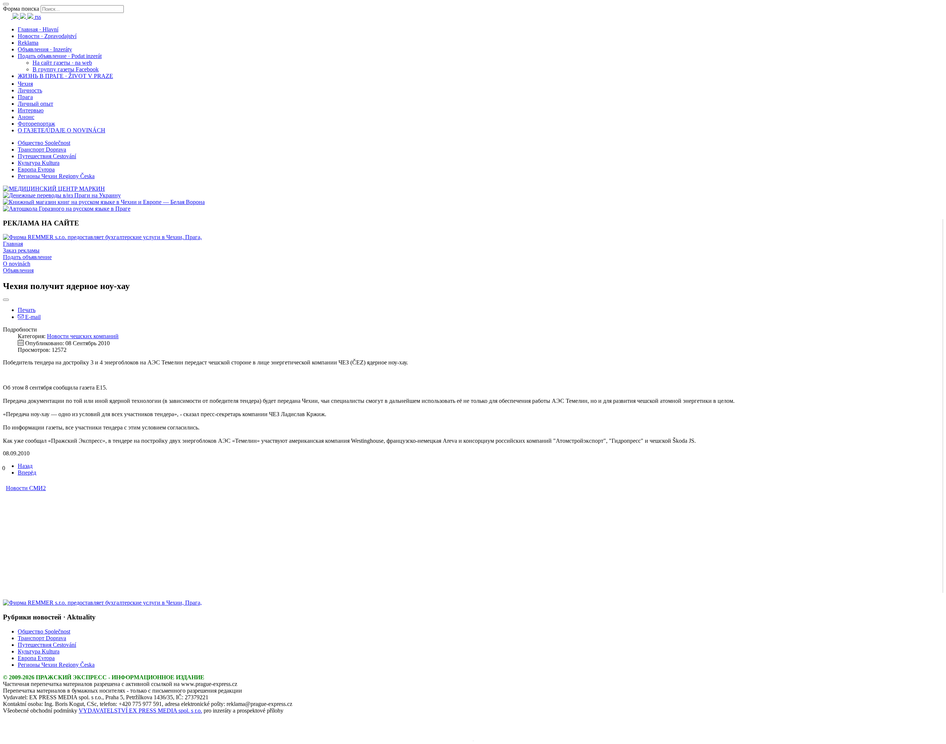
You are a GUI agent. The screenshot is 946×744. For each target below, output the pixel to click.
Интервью (31, 110)
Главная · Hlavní (38, 29)
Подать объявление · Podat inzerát (60, 56)
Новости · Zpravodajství (47, 36)
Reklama (28, 43)
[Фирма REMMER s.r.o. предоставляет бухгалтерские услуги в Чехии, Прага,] (102, 237)
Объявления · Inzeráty (45, 49)
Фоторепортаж (36, 123)
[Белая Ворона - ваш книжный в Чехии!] (104, 202)
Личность (30, 90)
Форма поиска (21, 9)
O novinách (16, 264)
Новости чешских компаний (83, 336)
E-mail (32, 317)
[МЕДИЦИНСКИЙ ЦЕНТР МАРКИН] (54, 189)
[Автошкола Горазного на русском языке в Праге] (66, 208)
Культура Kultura (38, 163)
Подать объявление (27, 257)
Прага (25, 97)
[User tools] (6, 300)
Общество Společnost (44, 143)
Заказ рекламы (21, 250)
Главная (13, 244)
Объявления (18, 270)
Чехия (25, 84)
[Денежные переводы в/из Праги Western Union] (62, 195)
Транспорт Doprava (42, 149)
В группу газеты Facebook (66, 69)
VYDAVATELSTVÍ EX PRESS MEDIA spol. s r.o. (140, 710)
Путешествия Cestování (47, 156)
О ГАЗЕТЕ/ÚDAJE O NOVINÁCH (61, 130)
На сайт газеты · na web (62, 63)
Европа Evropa (36, 169)
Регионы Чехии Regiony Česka (56, 176)
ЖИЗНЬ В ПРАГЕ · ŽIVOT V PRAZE (65, 76)
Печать (26, 310)
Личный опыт (35, 104)
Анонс (26, 117)
